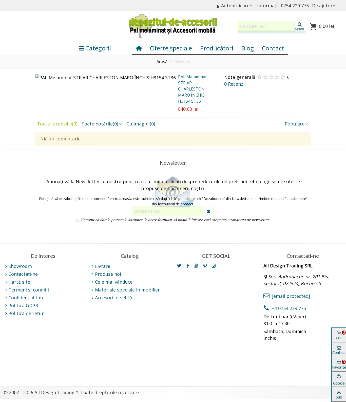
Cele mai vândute (113, 282)
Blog (247, 48)
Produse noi (108, 274)
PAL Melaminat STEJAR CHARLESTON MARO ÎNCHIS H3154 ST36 (192, 89)
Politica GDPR (23, 305)
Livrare (102, 266)
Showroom (20, 266)
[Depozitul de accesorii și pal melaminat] (173, 26)
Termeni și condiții (28, 290)
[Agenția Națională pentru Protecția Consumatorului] (129, 365)
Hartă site (19, 282)
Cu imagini (141, 124)
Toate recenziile (57, 124)
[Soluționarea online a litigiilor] (216, 362)
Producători (216, 48)
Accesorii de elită (113, 298)
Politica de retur (26, 313)
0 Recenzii (235, 84)
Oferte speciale (171, 48)
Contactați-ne (23, 274)
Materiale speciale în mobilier (127, 290)
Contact (273, 48)
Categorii (98, 48)
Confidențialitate (26, 298)
